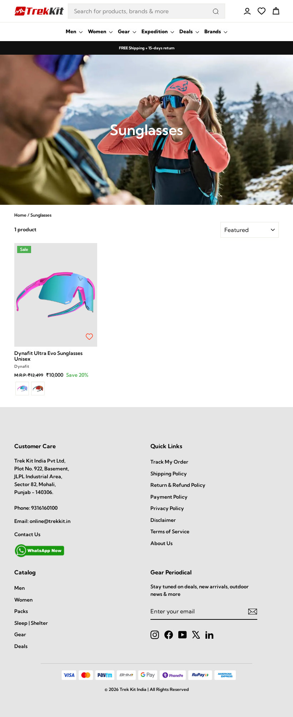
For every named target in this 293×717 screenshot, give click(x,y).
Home (20, 215)
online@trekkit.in (50, 521)
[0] (261, 11)
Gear (124, 31)
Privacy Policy (167, 508)
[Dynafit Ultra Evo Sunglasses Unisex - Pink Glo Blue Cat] (22, 388)
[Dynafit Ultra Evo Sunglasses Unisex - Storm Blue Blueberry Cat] (37, 388)
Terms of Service (169, 531)
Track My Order (169, 462)
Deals (186, 31)
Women (97, 31)
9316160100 (44, 508)
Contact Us (27, 534)
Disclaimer (163, 520)
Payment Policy (169, 497)
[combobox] (146, 11)
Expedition (155, 31)
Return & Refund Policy (177, 485)
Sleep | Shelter (31, 623)
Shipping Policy (168, 473)
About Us (161, 543)
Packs (21, 611)
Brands (213, 31)
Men (71, 31)
